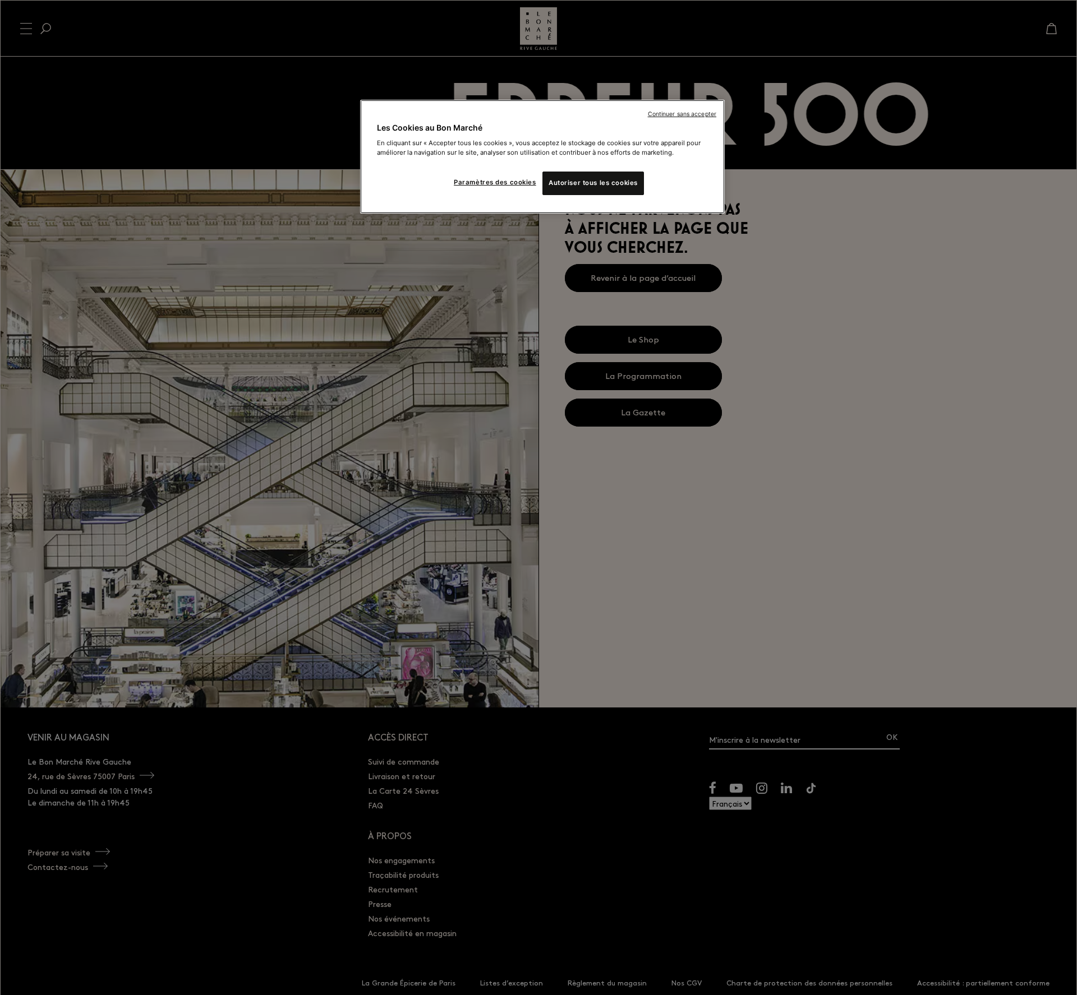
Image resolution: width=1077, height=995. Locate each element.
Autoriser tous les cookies (593, 183)
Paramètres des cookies (495, 182)
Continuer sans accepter (682, 114)
